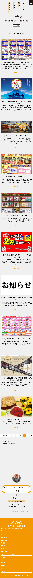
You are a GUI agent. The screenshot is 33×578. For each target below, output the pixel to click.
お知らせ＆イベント (5, 560)
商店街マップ (4, 548)
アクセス (3, 563)
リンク (2, 568)
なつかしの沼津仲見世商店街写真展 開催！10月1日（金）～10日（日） (16, 379)
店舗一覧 (3, 546)
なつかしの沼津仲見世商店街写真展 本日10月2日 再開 (16, 299)
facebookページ (5, 557)
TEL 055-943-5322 (16, 515)
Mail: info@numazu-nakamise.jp (16, 506)
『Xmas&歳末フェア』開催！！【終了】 (16, 177)
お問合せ (3, 565)
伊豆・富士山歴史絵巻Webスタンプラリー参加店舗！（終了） (17, 102)
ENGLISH (3, 571)
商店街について (4, 537)
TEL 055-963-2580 (16, 504)
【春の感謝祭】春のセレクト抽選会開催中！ (16, 62)
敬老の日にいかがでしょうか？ (16, 419)
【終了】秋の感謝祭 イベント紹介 (16, 216)
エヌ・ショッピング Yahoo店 (8, 554)
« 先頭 (5, 435)
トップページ (4, 534)
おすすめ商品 (4, 551)
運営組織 (3, 543)
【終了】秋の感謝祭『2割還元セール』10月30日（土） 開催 (16, 256)
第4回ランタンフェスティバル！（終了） (16, 136)
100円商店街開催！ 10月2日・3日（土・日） (16, 339)
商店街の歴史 (4, 540)
